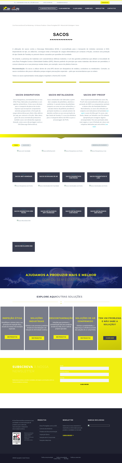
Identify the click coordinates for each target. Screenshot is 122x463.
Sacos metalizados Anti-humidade (48, 212)
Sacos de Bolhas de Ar (48, 176)
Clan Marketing (64, 8)
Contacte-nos (105, 2)
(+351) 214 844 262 (47, 2)
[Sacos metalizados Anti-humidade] (48, 196)
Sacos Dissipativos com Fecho (73, 177)
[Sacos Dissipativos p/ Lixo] (98, 161)
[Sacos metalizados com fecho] (73, 196)
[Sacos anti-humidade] (23, 161)
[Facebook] (104, 458)
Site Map (66, 458)
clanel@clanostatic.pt (62, 2)
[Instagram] (109, 458)
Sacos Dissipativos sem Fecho (23, 212)
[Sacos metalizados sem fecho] (98, 196)
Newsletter (100, 8)
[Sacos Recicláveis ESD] (23, 230)
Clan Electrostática (48, 8)
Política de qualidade (61, 457)
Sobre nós (89, 8)
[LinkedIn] (107, 458)
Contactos (111, 8)
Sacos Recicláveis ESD (24, 246)
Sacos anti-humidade (23, 176)
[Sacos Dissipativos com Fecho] (73, 161)
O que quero (77, 8)
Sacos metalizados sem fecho (98, 212)
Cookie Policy (57, 458)
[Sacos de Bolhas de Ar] (48, 161)
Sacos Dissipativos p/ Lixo (98, 177)
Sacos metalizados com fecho (73, 212)
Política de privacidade (47, 457)
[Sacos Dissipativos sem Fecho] (23, 196)
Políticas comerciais (76, 457)
